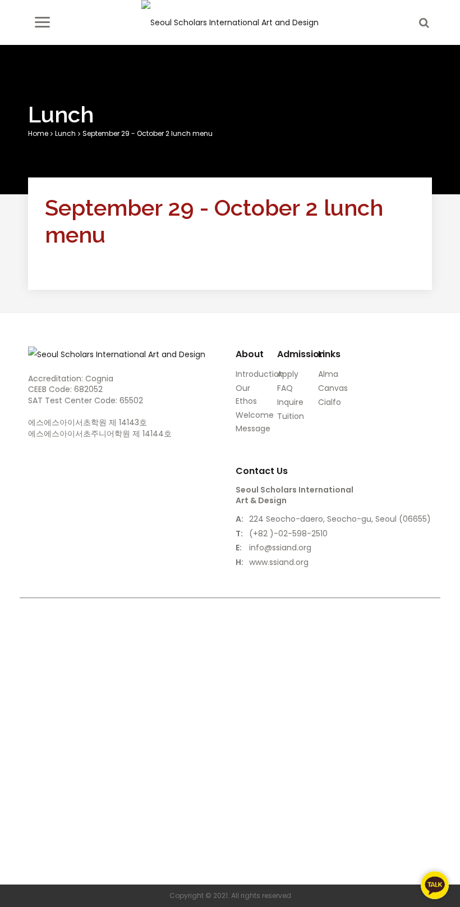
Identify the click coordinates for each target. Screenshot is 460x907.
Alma (328, 374)
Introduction (260, 374)
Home (38, 133)
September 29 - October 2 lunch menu (147, 133)
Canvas (333, 388)
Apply (287, 374)
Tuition (290, 416)
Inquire (290, 402)
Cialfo (329, 402)
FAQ (285, 388)
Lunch (65, 133)
